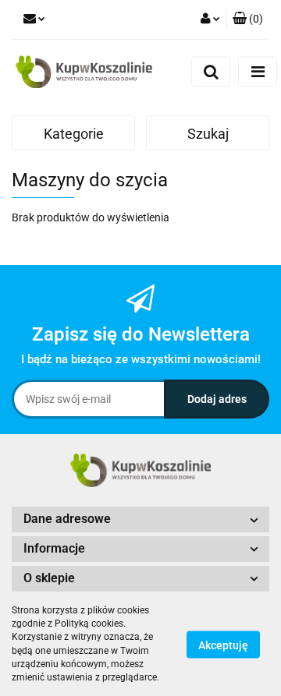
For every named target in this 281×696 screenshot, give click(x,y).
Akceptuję (223, 644)
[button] (247, 19)
